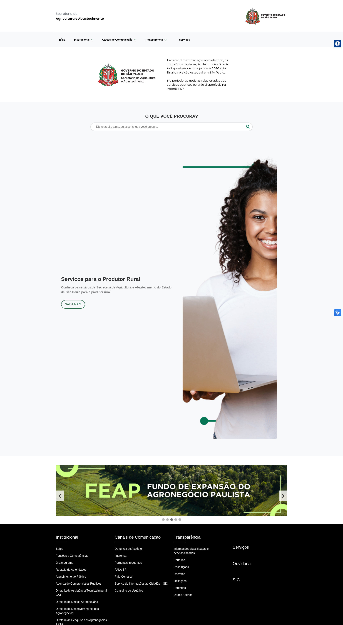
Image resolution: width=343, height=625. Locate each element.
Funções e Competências (72, 555)
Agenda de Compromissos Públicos (78, 583)
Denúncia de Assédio (128, 548)
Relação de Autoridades (71, 569)
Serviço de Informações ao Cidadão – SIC (141, 583)
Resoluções (181, 566)
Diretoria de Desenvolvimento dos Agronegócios (77, 611)
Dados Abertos (183, 594)
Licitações (180, 580)
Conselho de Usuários (129, 590)
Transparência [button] (154, 39)
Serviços (184, 39)
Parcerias (180, 587)
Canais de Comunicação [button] (117, 39)
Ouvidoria (242, 563)
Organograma (64, 562)
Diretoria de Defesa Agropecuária (77, 601)
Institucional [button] (82, 39)
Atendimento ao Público (71, 576)
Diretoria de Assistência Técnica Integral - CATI (82, 592)
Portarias (179, 560)
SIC (236, 579)
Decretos (179, 573)
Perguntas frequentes (128, 562)
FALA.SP (120, 569)
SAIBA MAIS (73, 304)
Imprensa (120, 555)
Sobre (59, 548)
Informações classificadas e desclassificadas (191, 551)
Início (61, 39)
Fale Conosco (124, 576)
